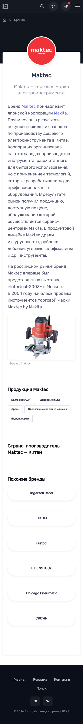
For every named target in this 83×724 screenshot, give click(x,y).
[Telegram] (66, 6)
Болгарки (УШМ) (21, 399)
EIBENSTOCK (41, 568)
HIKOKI (41, 518)
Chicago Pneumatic (41, 593)
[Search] (42, 6)
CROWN (41, 618)
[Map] (53, 6)
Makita (60, 113)
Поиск (41, 688)
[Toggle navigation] (77, 6)
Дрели (15, 409)
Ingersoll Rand (41, 493)
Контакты (62, 679)
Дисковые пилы (50, 399)
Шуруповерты (20, 418)
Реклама (40, 679)
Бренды (19, 20)
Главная (19, 679)
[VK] (48, 701)
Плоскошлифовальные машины (47, 409)
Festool (41, 543)
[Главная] (4, 20)
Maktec (28, 106)
